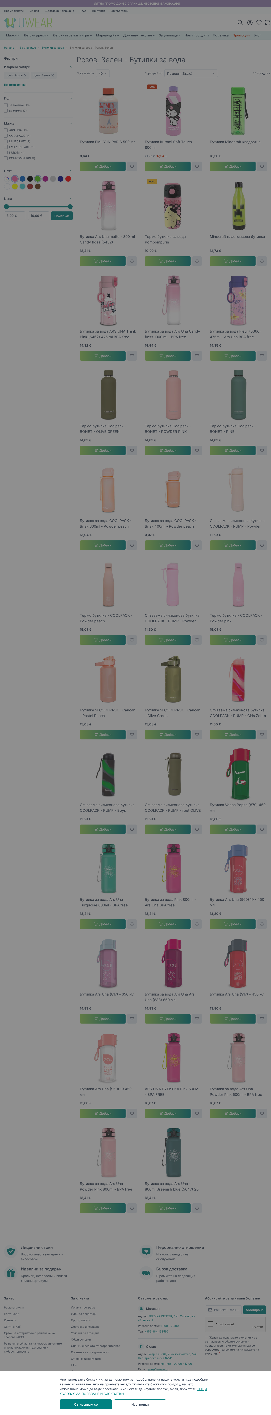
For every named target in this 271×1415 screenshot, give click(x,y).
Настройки (140, 1404)
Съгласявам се (86, 1404)
